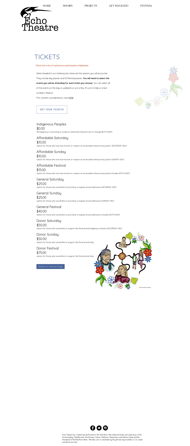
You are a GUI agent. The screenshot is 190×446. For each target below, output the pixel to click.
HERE (71, 98)
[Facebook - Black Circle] (92, 427)
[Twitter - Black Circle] (99, 427)
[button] (67, 5)
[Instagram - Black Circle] (105, 427)
